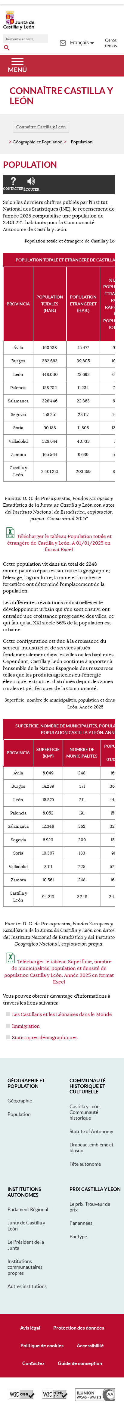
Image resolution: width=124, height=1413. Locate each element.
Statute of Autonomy (91, 1131)
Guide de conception (80, 1363)
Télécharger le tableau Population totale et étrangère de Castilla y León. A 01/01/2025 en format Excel (59, 543)
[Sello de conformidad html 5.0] (55, 1398)
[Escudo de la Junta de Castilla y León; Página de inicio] (18, 28)
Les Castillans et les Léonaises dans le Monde (62, 1014)
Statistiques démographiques (44, 1038)
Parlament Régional (28, 1209)
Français (79, 42)
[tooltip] (63, 42)
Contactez (33, 1363)
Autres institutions (27, 1286)
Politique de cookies (42, 1345)
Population (19, 1114)
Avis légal (30, 1327)
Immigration (26, 1026)
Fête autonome (85, 1164)
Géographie (20, 1100)
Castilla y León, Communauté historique (85, 1112)
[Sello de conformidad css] (22, 1398)
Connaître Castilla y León (41, 127)
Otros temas (111, 43)
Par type (78, 1236)
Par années (81, 1223)
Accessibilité (90, 1345)
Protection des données (78, 1327)
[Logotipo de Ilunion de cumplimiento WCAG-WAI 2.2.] (95, 1399)
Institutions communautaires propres (25, 1267)
